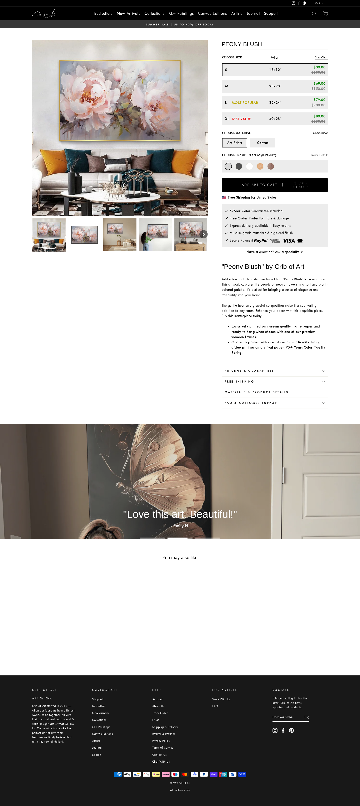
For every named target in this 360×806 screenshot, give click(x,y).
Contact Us (159, 755)
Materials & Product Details (257, 392)
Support (271, 13)
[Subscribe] (306, 717)
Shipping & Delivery (165, 727)
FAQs (155, 720)
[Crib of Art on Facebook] (283, 730)
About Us (158, 706)
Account (157, 699)
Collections (154, 13)
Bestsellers (103, 13)
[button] (203, 234)
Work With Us (221, 699)
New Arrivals (128, 13)
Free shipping (239, 381)
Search (96, 755)
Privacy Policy (161, 741)
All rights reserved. (180, 790)
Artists (236, 13)
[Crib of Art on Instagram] (275, 730)
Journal (253, 13)
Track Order (160, 713)
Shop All (97, 699)
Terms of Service (162, 747)
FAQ (215, 706)
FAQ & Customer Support (252, 402)
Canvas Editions (212, 13)
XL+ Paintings (181, 13)
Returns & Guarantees (249, 370)
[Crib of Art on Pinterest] (291, 730)
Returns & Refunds (163, 734)
